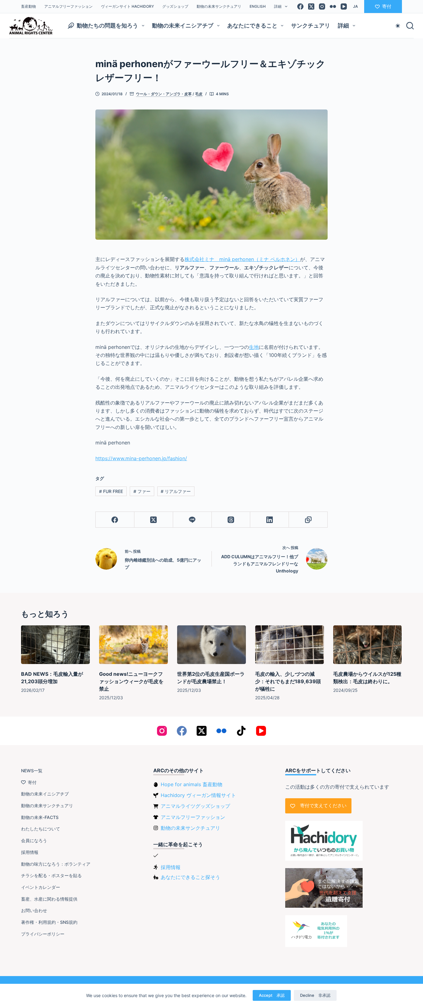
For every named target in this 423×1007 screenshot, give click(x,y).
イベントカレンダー (40, 887)
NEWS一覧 (31, 770)
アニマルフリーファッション (68, 6)
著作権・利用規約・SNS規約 (49, 922)
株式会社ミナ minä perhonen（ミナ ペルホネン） (242, 259)
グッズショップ (175, 6)
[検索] (410, 25)
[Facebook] (300, 6)
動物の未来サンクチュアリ (219, 6)
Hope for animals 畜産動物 (191, 784)
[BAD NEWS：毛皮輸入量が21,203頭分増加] (55, 644)
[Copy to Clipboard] (308, 520)
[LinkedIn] (269, 520)
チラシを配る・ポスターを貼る (51, 875)
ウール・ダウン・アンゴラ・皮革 (164, 94)
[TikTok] (241, 731)
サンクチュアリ (310, 25)
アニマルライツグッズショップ (195, 806)
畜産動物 (28, 6)
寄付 (386, 6)
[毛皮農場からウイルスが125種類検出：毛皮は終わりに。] (367, 644)
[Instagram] (322, 6)
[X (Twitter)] (311, 6)
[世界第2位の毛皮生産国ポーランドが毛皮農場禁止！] (211, 644)
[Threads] (231, 520)
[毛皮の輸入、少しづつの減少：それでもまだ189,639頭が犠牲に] (289, 644)
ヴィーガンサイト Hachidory (127, 6)
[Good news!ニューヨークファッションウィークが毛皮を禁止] (133, 644)
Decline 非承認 (315, 995)
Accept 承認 (272, 995)
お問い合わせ (34, 910)
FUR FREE (111, 491)
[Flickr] (333, 6)
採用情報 (29, 852)
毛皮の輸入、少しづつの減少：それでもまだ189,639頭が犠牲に (288, 681)
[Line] (192, 520)
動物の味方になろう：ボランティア (55, 864)
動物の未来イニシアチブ (182, 25)
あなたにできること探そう (190, 877)
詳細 (277, 6)
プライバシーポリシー (42, 933)
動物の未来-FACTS (40, 817)
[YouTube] (344, 6)
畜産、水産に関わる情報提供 (49, 899)
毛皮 (199, 94)
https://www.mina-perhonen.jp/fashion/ (141, 458)
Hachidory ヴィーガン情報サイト (198, 795)
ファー (141, 491)
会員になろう (34, 840)
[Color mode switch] (397, 26)
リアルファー (176, 491)
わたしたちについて (40, 828)
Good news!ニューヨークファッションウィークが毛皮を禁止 (131, 681)
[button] (355, 6)
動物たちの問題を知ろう (107, 25)
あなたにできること (252, 25)
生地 (254, 347)
